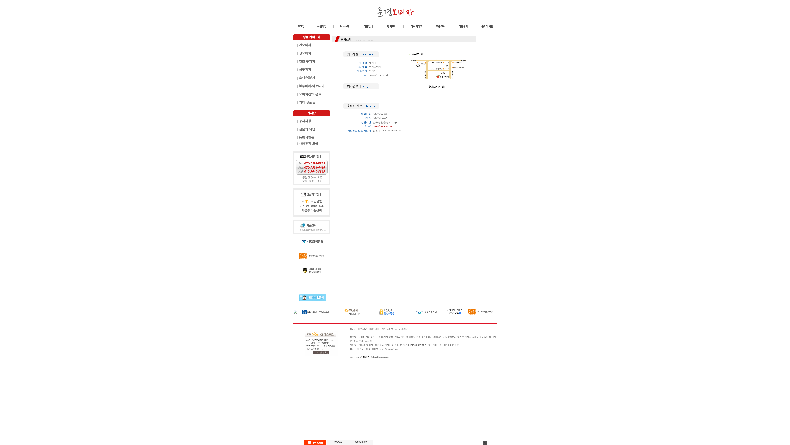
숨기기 (485, 443)
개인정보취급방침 (388, 329)
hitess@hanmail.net (378, 75)
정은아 (378, 345)
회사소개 (354, 329)
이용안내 (403, 329)
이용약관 (373, 329)
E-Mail (363, 329)
